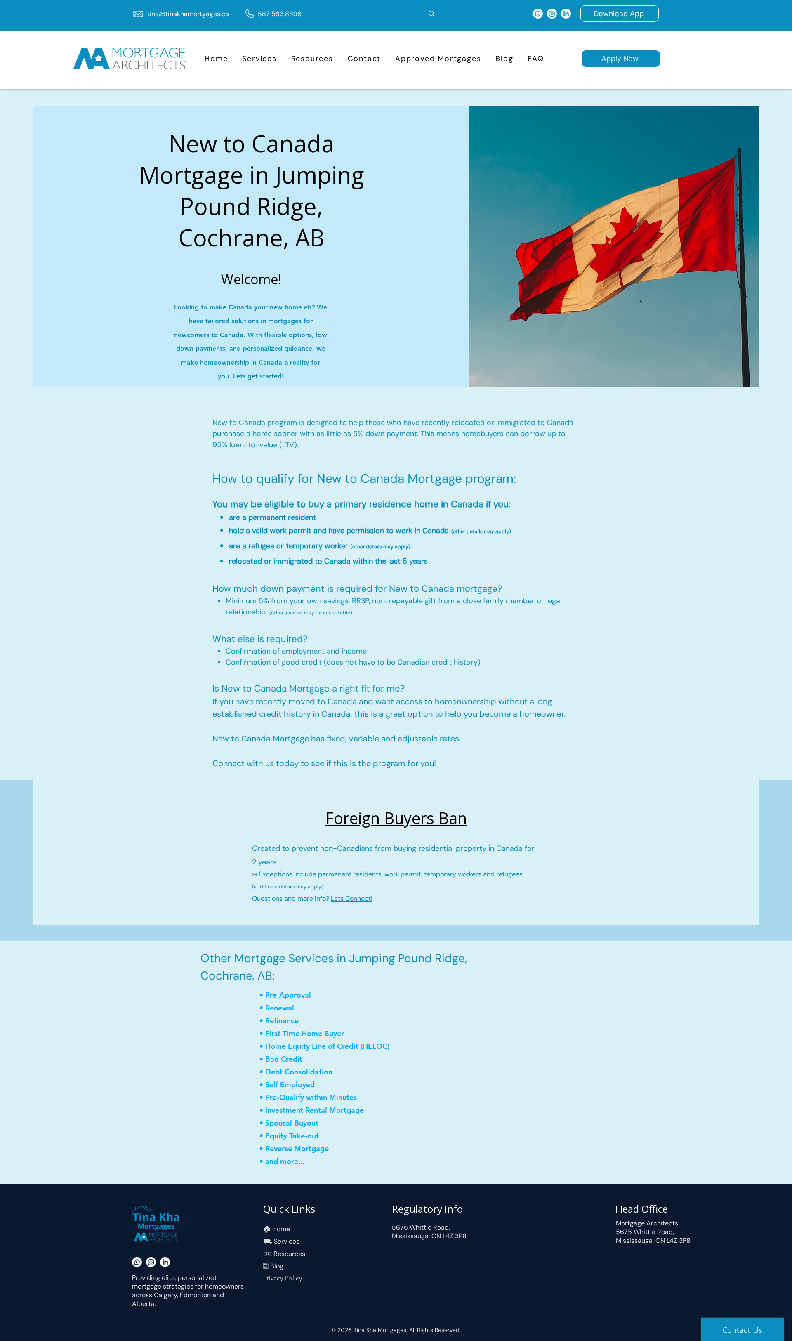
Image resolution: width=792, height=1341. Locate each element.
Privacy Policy (282, 1278)
